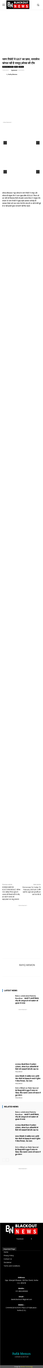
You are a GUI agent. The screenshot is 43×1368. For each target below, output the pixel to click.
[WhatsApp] (27, 80)
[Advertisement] (21, 32)
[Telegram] (33, 80)
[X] (17, 80)
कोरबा (16, 67)
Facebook (20, 1239)
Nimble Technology (27, 1366)
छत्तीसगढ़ (21, 67)
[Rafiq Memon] (4, 74)
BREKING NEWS (8, 67)
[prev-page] (3, 1159)
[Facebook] (12, 80)
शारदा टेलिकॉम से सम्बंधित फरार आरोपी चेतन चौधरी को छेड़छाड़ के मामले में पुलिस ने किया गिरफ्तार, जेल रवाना (27, 1078)
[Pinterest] (22, 80)
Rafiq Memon (12, 74)
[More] (38, 80)
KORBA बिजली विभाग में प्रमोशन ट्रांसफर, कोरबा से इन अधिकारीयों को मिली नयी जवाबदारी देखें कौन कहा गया (26, 1066)
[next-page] (7, 1159)
